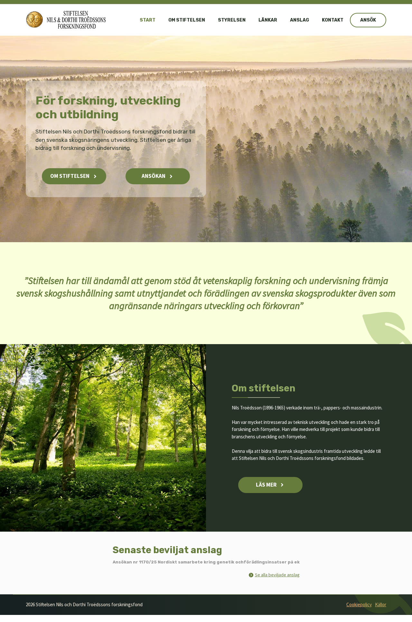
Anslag (299, 20)
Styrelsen (232, 20)
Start (147, 20)
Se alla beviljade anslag (277, 575)
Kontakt (332, 20)
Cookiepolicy (359, 604)
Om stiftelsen (186, 20)
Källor (380, 604)
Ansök (368, 20)
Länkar (267, 20)
